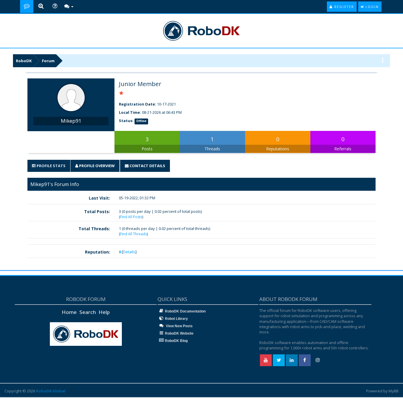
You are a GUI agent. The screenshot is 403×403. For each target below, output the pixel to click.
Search (87, 312)
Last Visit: (99, 198)
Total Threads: (94, 228)
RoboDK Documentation (185, 311)
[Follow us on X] (279, 360)
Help (104, 312)
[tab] (48, 166)
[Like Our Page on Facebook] (305, 360)
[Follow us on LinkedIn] (292, 360)
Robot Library (176, 319)
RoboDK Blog (176, 341)
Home (69, 312)
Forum (48, 60)
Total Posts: (97, 211)
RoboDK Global (50, 391)
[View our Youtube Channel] (266, 360)
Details (129, 251)
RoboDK (24, 60)
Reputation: (97, 252)
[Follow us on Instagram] (318, 360)
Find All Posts (131, 216)
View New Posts (179, 326)
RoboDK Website (179, 333)
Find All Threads (133, 233)
